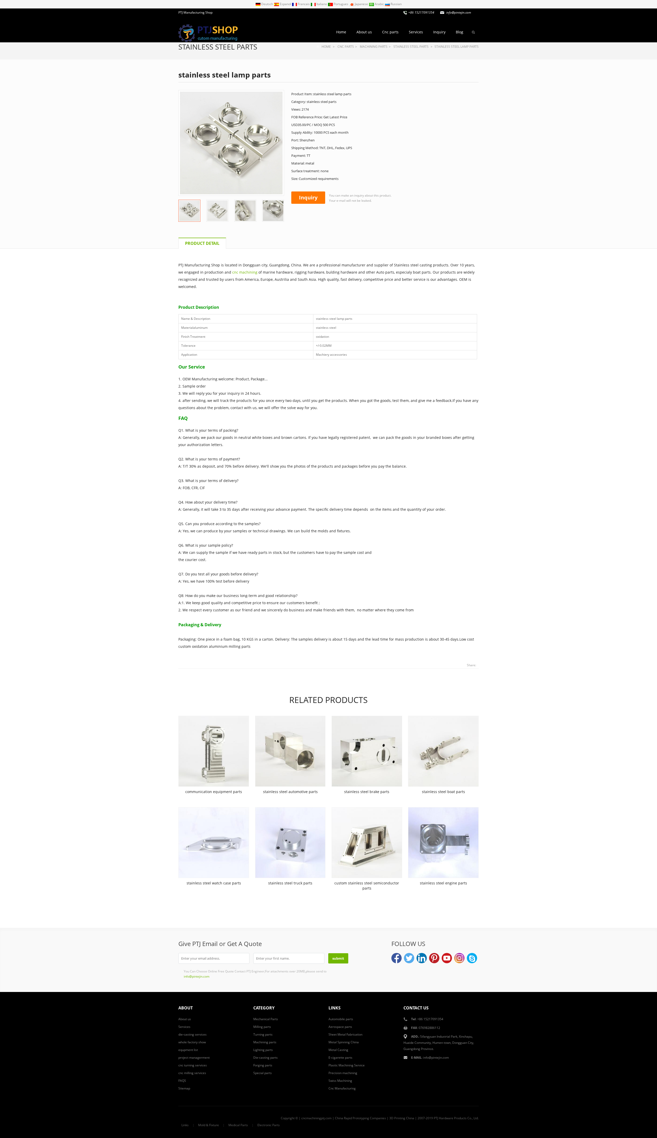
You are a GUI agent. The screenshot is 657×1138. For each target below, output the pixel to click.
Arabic (379, 4)
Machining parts (374, 46)
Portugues (341, 4)
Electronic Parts (268, 1125)
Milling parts (262, 1027)
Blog (459, 32)
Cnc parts (390, 32)
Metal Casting (338, 1050)
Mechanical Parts (265, 1019)
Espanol (285, 4)
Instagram (459, 958)
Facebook (396, 958)
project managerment (194, 1057)
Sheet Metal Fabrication (345, 1034)
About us (364, 32)
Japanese (361, 4)
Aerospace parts (340, 1027)
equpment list (188, 1050)
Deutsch (267, 4)
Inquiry (439, 32)
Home (341, 32)
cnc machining (244, 272)
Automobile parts (340, 1019)
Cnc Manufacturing (342, 1088)
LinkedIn (422, 958)
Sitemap (184, 1088)
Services (416, 32)
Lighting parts (263, 1050)
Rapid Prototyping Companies (365, 1118)
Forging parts (262, 1065)
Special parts (262, 1073)
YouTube (447, 958)
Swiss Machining (340, 1080)
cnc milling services (192, 1073)
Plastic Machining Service (346, 1065)
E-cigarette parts (340, 1057)
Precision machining (342, 1073)
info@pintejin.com (436, 1057)
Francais (304, 4)
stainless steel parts (217, 47)
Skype (472, 958)
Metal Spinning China (343, 1042)
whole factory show (192, 1042)
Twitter (409, 958)
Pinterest (434, 958)
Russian (396, 4)
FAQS (182, 1080)
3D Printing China (401, 1118)
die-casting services (192, 1034)
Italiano (322, 4)
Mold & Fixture (208, 1125)
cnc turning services (192, 1065)
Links (185, 1125)
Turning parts (263, 1034)
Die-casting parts (265, 1057)
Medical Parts (238, 1125)
